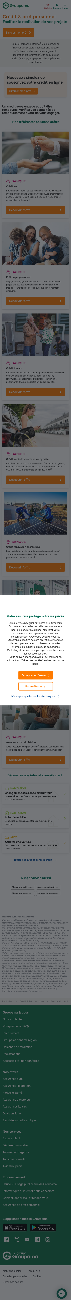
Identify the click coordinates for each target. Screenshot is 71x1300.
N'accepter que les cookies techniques (33, 696)
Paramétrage (33, 686)
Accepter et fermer (33, 675)
